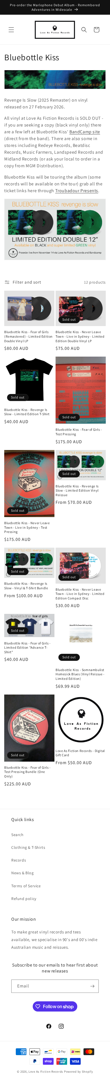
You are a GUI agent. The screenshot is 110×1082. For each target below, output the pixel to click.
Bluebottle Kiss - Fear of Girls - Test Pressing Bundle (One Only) (27, 771)
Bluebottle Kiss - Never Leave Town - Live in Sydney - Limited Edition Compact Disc (80, 593)
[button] (11, 29)
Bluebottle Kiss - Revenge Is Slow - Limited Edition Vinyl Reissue (77, 490)
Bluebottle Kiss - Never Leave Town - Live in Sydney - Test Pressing (27, 527)
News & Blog (22, 872)
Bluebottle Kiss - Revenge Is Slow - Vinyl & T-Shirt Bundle (26, 585)
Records (18, 860)
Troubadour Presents (76, 191)
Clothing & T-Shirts (28, 847)
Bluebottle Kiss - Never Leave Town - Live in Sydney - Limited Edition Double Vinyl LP (80, 336)
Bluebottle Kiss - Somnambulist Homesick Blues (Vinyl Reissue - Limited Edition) (80, 674)
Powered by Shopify (78, 1072)
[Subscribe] (92, 986)
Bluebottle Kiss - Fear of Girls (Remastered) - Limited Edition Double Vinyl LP (28, 336)
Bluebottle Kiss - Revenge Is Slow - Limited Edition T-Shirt (27, 412)
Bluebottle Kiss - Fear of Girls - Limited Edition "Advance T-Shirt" (27, 647)
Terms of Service (26, 885)
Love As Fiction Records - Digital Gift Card (80, 753)
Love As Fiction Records (45, 1072)
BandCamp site (84, 132)
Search (17, 834)
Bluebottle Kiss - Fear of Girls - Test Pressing (79, 431)
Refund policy (23, 898)
